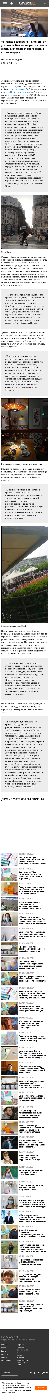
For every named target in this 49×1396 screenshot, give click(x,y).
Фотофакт (4, 1354)
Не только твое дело (11, 59)
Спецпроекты (6, 1361)
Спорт (3, 1348)
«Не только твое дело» (19, 92)
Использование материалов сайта (22, 1363)
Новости (4, 1345)
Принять (40, 1388)
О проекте (20, 1345)
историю (20, 89)
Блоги (3, 1351)
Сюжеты (4, 1357)
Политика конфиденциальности (23, 1350)
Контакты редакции (20, 1356)
